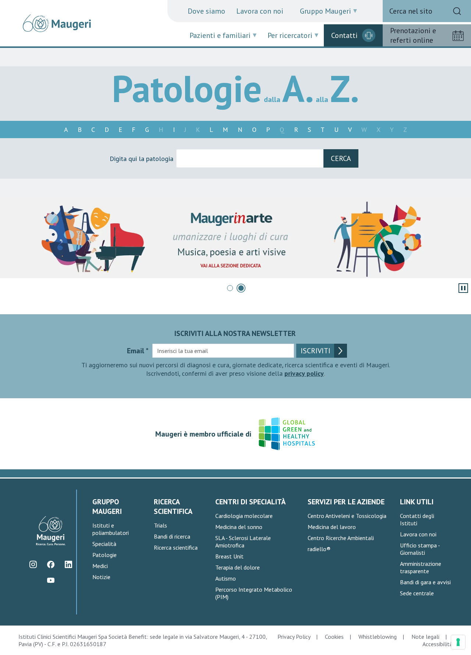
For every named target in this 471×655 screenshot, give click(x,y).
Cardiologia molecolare (244, 515)
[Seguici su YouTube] (51, 580)
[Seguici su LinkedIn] (68, 564)
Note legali (425, 636)
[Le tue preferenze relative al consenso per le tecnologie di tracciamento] (458, 642)
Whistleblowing (377, 636)
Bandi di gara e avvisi (425, 582)
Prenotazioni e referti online (413, 35)
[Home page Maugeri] (57, 23)
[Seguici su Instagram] (33, 564)
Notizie (101, 577)
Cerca (341, 158)
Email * (138, 350)
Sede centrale (417, 593)
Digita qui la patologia (141, 158)
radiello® (319, 549)
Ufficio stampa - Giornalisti (420, 549)
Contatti (344, 35)
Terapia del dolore (237, 567)
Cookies (334, 636)
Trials (160, 525)
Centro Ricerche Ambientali (341, 538)
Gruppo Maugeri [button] (325, 11)
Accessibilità (437, 644)
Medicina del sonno (238, 526)
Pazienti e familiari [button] (220, 35)
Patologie (104, 554)
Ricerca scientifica (176, 547)
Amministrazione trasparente (420, 567)
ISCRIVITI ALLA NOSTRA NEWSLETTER (235, 333)
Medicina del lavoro (332, 526)
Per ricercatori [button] (290, 35)
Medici (100, 566)
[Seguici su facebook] (51, 564)
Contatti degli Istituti (417, 519)
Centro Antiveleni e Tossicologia (347, 515)
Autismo (225, 578)
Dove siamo (206, 11)
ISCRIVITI (315, 350)
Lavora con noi (259, 11)
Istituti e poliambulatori (110, 529)
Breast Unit (229, 556)
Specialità (104, 543)
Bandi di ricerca (172, 536)
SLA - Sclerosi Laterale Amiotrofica (243, 541)
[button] (230, 288)
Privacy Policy (293, 636)
